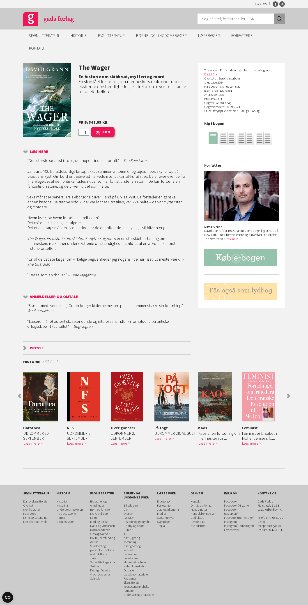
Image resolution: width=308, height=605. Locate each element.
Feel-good (30, 514)
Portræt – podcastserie (65, 520)
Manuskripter (199, 509)
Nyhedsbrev (198, 526)
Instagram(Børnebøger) (239, 526)
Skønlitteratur (44, 35)
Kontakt (37, 48)
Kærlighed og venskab (132, 548)
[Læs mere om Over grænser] (131, 396)
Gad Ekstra (197, 518)
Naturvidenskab (134, 566)
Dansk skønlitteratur (35, 501)
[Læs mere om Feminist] (262, 396)
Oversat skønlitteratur (31, 507)
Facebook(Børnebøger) (239, 518)
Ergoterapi (163, 501)
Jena (93, 558)
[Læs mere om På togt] (175, 396)
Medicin (162, 514)
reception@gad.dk (269, 526)
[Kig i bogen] (241, 138)
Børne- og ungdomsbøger (161, 35)
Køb (106, 131)
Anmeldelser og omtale (54, 296)
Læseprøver (231, 530)
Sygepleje (163, 522)
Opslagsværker (99, 534)
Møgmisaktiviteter (135, 562)
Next (288, 396)
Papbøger (130, 578)
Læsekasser (131, 558)
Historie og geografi (136, 522)
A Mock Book (98, 554)
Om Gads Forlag (201, 505)
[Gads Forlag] (43, 20)
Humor (128, 530)
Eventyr (128, 514)
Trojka (161, 526)
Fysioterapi (164, 505)
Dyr (126, 509)
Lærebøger (209, 35)
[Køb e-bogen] (241, 262)
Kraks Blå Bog (99, 514)
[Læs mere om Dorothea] (44, 396)
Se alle (52, 361)
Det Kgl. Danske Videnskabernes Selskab (100, 574)
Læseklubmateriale (35, 522)
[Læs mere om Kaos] (219, 396)
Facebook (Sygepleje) (231, 511)
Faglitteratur (111, 35)
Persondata (198, 522)
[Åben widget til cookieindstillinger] (7, 597)
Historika (62, 505)
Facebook (275, 4)
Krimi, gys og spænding (132, 540)
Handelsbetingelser (203, 514)
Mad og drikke (99, 522)
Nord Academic (100, 530)
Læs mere (39, 151)
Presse (37, 347)
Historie (78, 35)
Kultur (94, 518)
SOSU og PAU (166, 518)
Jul (125, 534)
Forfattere (242, 35)
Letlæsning (130, 554)
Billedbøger (131, 505)
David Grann (212, 74)
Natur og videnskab (102, 526)
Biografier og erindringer (98, 503)
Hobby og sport (134, 526)
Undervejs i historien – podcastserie (70, 511)
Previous (19, 396)
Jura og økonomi (168, 509)
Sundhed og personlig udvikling (102, 548)
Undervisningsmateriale (139, 595)
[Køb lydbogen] (241, 291)
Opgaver (129, 570)
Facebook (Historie (236, 505)
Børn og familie (100, 509)
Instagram (282, 4)
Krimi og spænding (35, 518)
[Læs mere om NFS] (87, 396)
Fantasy (128, 518)
